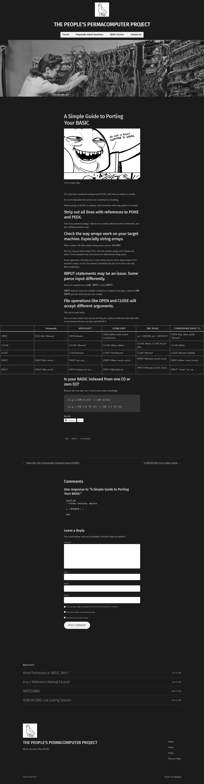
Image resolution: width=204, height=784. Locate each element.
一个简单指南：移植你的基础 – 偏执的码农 (81, 503)
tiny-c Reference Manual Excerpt (46, 682)
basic (66, 438)
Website (66, 595)
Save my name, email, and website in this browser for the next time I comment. (92, 607)
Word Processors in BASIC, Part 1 (46, 673)
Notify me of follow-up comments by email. (80, 612)
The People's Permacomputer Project (102, 24)
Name (66, 572)
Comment (68, 542)
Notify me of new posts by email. (77, 618)
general (74, 438)
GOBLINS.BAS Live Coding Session (161, 463)
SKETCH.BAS (31, 691)
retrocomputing (85, 438)
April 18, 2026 (71, 500)
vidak (73, 183)
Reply (68, 514)
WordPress (177, 777)
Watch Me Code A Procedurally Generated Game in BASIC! (53, 463)
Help (78, 183)
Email (66, 583)
